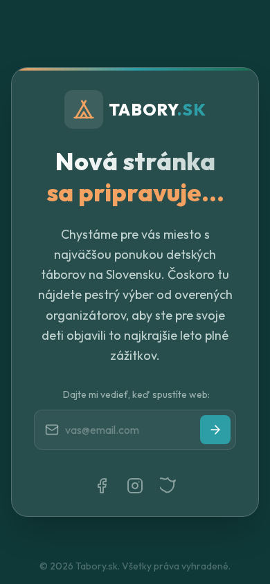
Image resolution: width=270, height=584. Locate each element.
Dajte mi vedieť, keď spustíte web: (136, 394)
